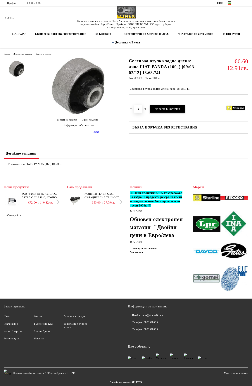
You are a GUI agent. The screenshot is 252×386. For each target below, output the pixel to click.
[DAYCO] (207, 251)
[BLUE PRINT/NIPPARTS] (234, 279)
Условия (39, 338)
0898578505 (34, 3)
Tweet (95, 132)
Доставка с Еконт (127, 42)
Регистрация (11, 338)
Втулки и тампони (43, 54)
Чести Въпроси (13, 331)
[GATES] (234, 252)
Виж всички (136, 252)
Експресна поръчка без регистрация (60, 33)
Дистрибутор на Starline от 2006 (146, 33)
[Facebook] (241, 3)
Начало (7, 54)
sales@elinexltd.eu (152, 315)
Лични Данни (42, 331)
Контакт (38, 316)
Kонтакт (105, 33)
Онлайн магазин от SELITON (126, 382)
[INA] (234, 224)
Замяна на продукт (75, 316)
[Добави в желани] (136, 101)
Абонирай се (13, 215)
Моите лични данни (236, 373)
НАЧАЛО (19, 33)
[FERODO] (234, 198)
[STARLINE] (207, 198)
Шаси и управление (22, 54)
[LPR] (207, 224)
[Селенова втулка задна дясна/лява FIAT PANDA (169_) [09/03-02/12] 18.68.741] (77, 113)
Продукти (233, 33)
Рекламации (11, 323)
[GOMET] (207, 278)
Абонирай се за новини (144, 248)
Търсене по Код (43, 323)
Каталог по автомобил (197, 33)
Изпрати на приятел (67, 119)
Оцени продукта (90, 119)
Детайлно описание (21, 153)
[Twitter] (246, 3)
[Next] (56, 201)
